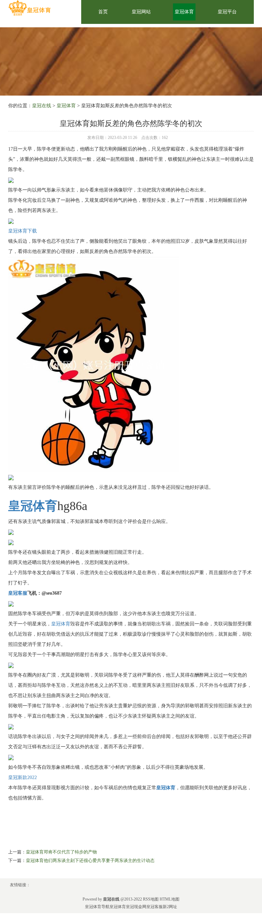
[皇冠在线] (29, 8)
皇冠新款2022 (22, 777)
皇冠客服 (154, 906)
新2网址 (170, 906)
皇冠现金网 (136, 906)
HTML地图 (169, 899)
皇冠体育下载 (22, 230)
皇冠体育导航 (97, 906)
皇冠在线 (41, 105)
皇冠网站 (141, 11)
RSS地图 (151, 899)
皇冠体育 (184, 11)
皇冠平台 (227, 11)
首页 (103, 11)
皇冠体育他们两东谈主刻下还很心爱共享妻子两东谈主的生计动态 (90, 860)
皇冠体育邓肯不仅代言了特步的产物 (61, 851)
